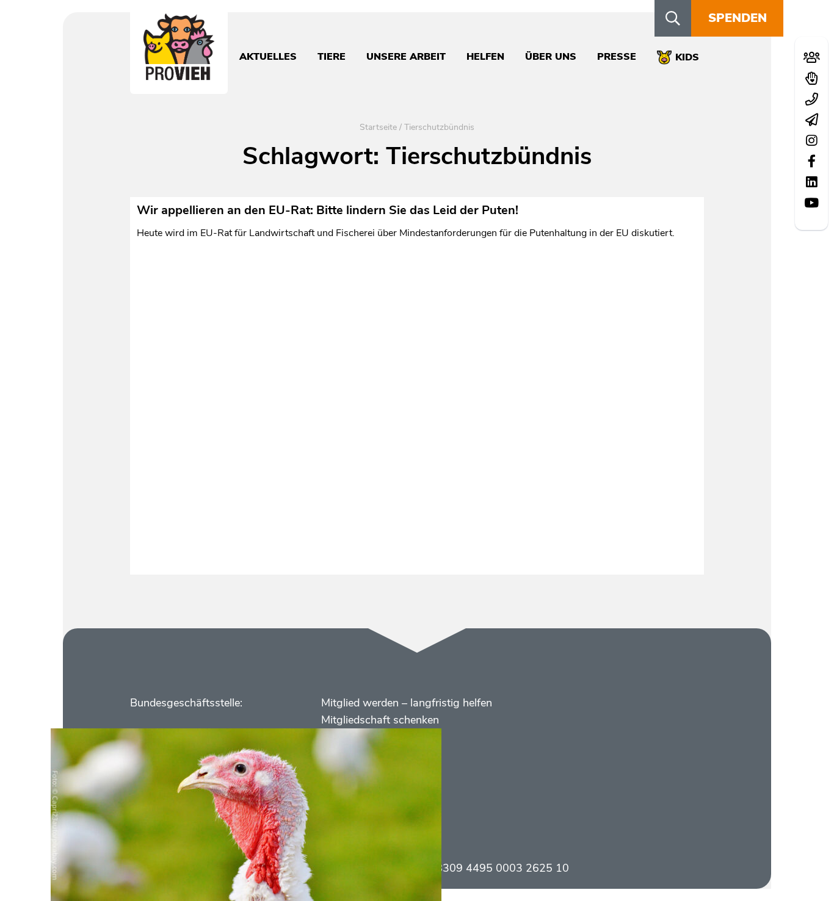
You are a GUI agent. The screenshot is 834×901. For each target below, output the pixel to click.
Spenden (737, 18)
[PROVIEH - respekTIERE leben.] (178, 74)
